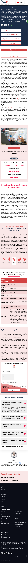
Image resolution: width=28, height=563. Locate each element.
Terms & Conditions (5, 557)
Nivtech (9, 560)
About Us (3, 489)
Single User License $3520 (11, 38)
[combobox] (8, 377)
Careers (2, 503)
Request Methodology (12, 34)
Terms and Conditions (15, 386)
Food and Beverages (5, 516)
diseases (19, 98)
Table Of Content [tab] (15, 53)
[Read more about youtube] (11, 553)
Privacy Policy (13, 557)
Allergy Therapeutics (12, 107)
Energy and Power (5, 523)
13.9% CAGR (14, 158)
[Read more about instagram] (9, 553)
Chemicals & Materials (5, 518)
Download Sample (12, 30)
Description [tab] (15, 49)
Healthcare (3, 511)
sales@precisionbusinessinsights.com (11, 534)
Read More (14, 468)
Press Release (4, 499)
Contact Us (3, 494)
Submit (14, 390)
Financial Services (19, 528)
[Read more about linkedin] (20, 462)
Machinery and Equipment (20, 522)
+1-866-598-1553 (6, 537)
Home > (2, 7)
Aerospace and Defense (20, 515)
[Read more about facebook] (6, 553)
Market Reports (4, 496)
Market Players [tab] (15, 56)
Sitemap (2, 506)
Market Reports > (8, 7)
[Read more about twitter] (4, 553)
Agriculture (3, 514)
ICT (1, 521)
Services (3, 492)
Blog (2, 501)
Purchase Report (11, 43)
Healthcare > (14, 7)
